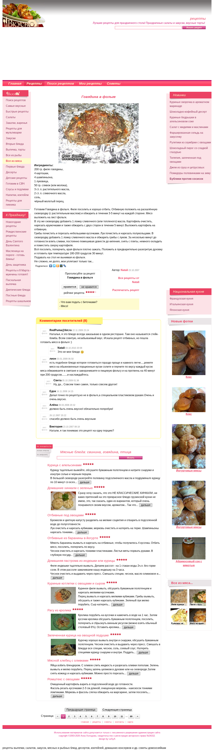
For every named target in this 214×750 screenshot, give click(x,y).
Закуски (11, 138)
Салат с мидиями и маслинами (189, 127)
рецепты (96, 722)
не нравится (89, 286)
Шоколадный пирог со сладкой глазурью (189, 150)
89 (131, 716)
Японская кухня (179, 310)
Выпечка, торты (15, 149)
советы (108, 722)
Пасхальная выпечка (13, 282)
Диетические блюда (18, 289)
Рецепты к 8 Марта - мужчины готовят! (18, 272)
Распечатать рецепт (125, 290)
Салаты (11, 117)
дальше (84, 482)
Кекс (189, 377)
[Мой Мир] (61, 266)
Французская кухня (181, 298)
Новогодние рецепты (13, 224)
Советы (113, 83)
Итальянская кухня (181, 304)
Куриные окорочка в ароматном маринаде (189, 104)
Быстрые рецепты (17, 111)
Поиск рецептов (60, 83)
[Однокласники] (58, 266)
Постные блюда (15, 295)
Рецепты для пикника (14, 202)
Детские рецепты (16, 178)
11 (122, 716)
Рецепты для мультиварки (14, 130)
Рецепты (34, 83)
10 (115, 716)
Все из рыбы (14, 155)
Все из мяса (14, 161)
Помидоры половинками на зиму (190, 173)
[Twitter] (54, 266)
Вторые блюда (15, 143)
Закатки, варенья (16, 122)
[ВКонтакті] (50, 266)
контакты (119, 722)
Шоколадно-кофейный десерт (188, 111)
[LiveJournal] (65, 266)
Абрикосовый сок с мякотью (189, 563)
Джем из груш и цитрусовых (187, 167)
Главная (14, 83)
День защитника (16, 264)
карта (130, 722)
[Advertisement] (107, 55)
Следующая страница (117, 709)
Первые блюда (15, 166)
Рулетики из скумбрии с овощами (190, 142)
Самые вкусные (16, 105)
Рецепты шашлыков (18, 301)
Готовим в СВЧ (15, 183)
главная (85, 722)
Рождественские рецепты (16, 233)
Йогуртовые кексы (188, 470)
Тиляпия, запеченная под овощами (185, 159)
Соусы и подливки (17, 189)
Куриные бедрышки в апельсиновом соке (183, 119)
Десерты (11, 172)
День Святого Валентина (14, 243)
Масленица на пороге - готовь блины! (15, 255)
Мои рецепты (90, 83)
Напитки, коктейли (17, 195)
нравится (70, 286)
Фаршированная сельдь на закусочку (186, 134)
